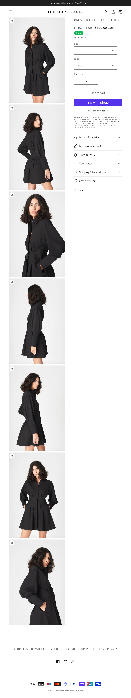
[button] (10, 12)
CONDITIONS (69, 649)
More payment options (98, 110)
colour (77, 58)
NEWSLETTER (38, 649)
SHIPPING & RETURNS (92, 649)
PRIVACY (112, 649)
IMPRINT (54, 649)
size (76, 43)
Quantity (78, 74)
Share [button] (81, 190)
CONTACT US (21, 649)
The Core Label (61, 690)
